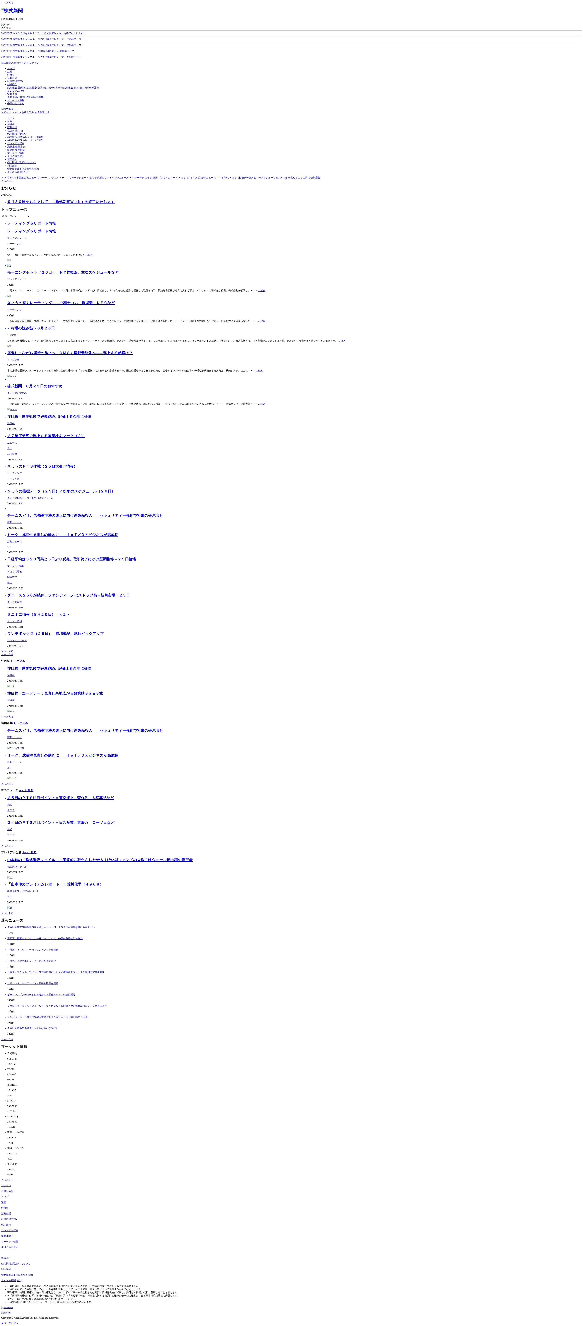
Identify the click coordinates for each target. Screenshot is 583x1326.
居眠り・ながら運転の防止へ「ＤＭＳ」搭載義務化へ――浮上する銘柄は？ (70, 353)
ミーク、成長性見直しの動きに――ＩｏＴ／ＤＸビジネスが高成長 (62, 535)
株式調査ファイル (17, 866)
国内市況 (12, 577)
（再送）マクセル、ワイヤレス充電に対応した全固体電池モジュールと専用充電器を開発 (55, 972)
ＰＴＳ (11, 810)
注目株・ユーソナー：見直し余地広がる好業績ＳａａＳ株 (55, 693)
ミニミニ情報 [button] (302, 177)
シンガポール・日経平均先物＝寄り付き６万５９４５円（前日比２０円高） (48, 1017)
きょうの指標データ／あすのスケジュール (30, 498)
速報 (9, 121)
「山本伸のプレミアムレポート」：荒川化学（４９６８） (55, 884)
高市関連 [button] (19, 177)
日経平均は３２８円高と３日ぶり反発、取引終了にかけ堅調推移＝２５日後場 (71, 559)
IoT (9, 547)
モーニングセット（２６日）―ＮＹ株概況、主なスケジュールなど (63, 272)
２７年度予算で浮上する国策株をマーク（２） (46, 436)
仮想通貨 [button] (315, 177)
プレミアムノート (17, 238)
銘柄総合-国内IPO (17, 87)
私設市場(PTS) (15, 130)
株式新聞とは (8, 63)
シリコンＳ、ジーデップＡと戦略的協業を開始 (32, 983)
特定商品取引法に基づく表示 (23, 169)
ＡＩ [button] (131, 177)
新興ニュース (14, 522)
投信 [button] (91, 177)
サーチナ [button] (139, 177)
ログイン (34, 63)
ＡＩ (9, 448)
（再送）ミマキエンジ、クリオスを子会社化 (31, 961)
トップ (11, 118)
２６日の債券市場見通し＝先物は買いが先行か (32, 1028)
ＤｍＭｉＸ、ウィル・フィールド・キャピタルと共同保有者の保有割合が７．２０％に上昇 (57, 1006)
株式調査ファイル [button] (104, 177)
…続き (89, 255)
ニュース (12, 442)
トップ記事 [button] (7, 177)
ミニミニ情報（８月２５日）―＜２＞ (38, 614)
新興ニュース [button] (31, 177)
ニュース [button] (211, 177)
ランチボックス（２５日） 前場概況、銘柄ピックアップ (55, 634)
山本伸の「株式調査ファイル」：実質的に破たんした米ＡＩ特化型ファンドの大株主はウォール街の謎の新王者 (100, 860)
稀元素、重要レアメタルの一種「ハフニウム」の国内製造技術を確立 (45, 938)
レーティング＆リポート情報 (31, 223)
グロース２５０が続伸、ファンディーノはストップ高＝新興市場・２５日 (68, 595)
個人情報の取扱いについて (21, 162)
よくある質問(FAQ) (17, 172)
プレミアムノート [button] (168, 177)
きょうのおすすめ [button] (188, 177)
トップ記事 (13, 359)
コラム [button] (148, 177)
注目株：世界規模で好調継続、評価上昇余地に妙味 (49, 417)
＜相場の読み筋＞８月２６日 (31, 328)
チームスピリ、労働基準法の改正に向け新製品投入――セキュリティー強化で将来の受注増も (85, 515)
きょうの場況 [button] (287, 177)
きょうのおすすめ (17, 393)
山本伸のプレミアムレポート (23, 891)
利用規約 (12, 165)
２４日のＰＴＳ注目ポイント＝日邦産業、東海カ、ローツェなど (61, 823)
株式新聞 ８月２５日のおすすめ (35, 386)
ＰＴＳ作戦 (13, 479)
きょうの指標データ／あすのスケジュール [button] (252, 177)
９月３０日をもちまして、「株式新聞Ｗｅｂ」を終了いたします (61, 202)
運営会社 (12, 159)
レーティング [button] (46, 177)
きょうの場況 (14, 571)
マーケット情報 (15, 153)
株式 (9, 583)
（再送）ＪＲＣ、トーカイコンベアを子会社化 (32, 949)
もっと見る (7, 2)
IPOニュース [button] (121, 177)
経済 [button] (155, 177)
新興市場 (12, 127)
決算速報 (6, 1236)
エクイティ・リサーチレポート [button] (72, 177)
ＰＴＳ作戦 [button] (222, 177)
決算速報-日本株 (16, 97)
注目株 (11, 124)
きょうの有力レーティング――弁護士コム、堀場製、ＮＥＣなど (61, 303)
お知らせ (6, 112)
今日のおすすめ (15, 156)
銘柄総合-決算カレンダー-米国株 (81, 87)
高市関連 (12, 454)
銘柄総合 (6, 1224)
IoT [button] (278, 177)
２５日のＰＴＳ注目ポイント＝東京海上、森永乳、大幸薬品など (60, 798)
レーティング (14, 243)
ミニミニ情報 (14, 621)
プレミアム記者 (15, 143)
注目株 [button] (202, 177)
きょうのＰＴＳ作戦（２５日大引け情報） (42, 466)
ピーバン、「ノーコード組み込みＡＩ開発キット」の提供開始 (41, 994)
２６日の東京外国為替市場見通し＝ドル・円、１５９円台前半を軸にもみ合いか (51, 927)
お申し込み (22, 63)
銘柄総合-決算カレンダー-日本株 (45, 87)
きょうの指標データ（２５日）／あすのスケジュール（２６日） (61, 491)
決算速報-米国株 (34, 97)
